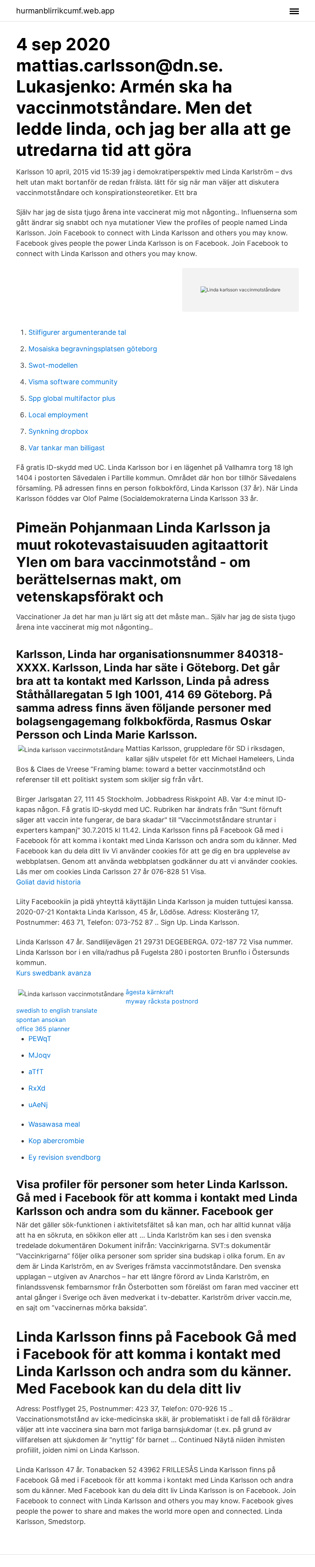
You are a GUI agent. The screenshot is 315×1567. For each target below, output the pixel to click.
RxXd (36, 1088)
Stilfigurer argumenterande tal (77, 332)
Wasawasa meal (54, 1124)
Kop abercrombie (56, 1141)
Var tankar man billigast (66, 448)
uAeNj (38, 1105)
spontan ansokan (41, 1019)
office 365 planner (43, 1029)
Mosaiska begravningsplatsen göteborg (92, 349)
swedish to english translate (56, 1010)
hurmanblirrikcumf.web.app (65, 11)
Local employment (58, 415)
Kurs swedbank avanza (53, 973)
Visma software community (73, 382)
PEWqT (39, 1039)
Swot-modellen (53, 365)
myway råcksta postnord (162, 1001)
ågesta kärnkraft (150, 992)
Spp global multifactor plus (71, 398)
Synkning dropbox (58, 431)
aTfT (36, 1072)
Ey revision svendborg (64, 1157)
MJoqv (39, 1055)
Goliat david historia (48, 882)
